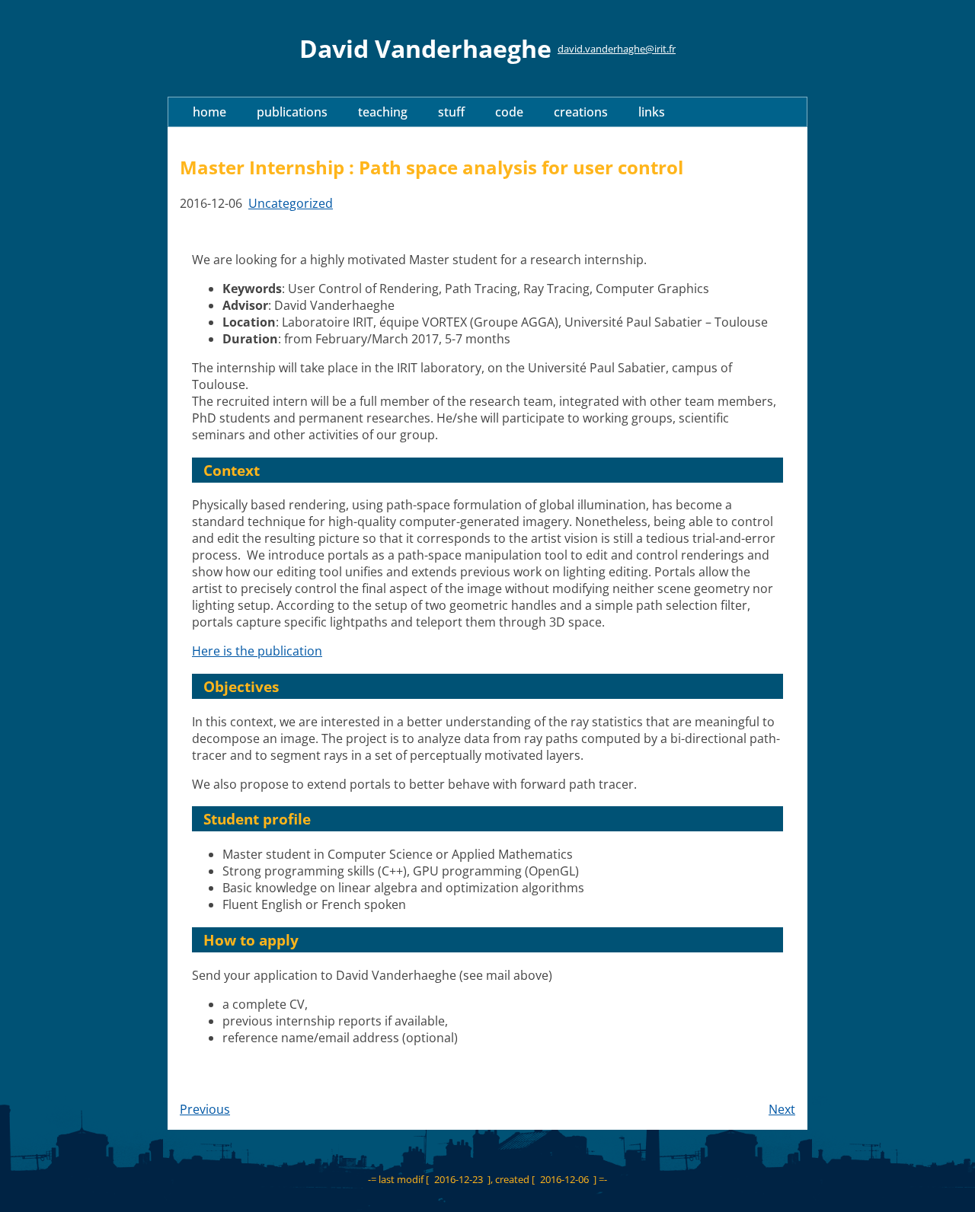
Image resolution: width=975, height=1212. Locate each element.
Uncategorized (290, 203)
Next (782, 1109)
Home (209, 112)
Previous (205, 1109)
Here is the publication (257, 651)
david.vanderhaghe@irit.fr (617, 49)
